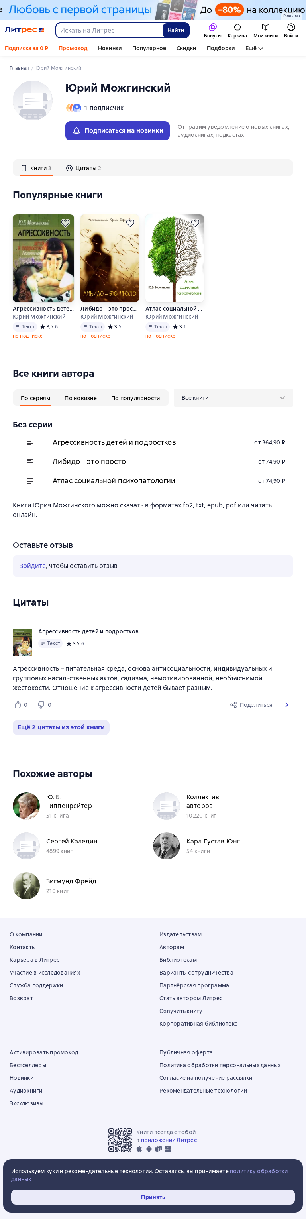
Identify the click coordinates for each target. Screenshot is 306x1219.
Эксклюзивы (27, 1103)
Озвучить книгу (181, 1011)
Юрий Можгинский (39, 316)
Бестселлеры (28, 1065)
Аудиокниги (26, 1090)
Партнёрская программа (194, 985)
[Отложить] (65, 223)
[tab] (36, 168)
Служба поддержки (36, 985)
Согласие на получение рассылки (206, 1077)
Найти (175, 30)
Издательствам (180, 934)
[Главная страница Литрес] (24, 30)
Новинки (110, 48)
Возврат (21, 998)
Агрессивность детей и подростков (43, 308)
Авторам (171, 947)
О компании (26, 934)
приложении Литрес (169, 1140)
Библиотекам (178, 959)
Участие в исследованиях (45, 972)
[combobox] (108, 30)
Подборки (221, 48)
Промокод (73, 48)
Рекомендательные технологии (203, 1090)
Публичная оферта (186, 1052)
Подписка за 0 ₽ (26, 48)
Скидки (186, 48)
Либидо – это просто (109, 308)
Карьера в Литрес (34, 959)
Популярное (149, 48)
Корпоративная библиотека (198, 1023)
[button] (286, 704)
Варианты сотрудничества (196, 972)
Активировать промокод (44, 1052)
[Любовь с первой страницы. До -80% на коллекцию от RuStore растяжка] (153, 10)
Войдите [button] (32, 566)
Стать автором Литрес (190, 998)
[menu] (233, 398)
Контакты (23, 947)
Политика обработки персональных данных (220, 1065)
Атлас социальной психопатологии (174, 308)
